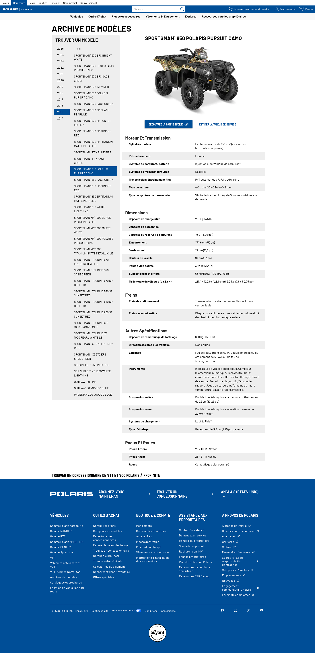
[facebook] (222, 610)
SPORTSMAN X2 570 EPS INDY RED (93, 346)
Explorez (190, 16)
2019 (60, 86)
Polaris (5, 2)
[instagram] (235, 610)
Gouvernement (88, 2)
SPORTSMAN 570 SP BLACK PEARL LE (92, 112)
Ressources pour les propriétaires (224, 16)
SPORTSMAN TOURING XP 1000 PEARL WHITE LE (90, 335)
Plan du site (81, 610)
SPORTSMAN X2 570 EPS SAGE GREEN (90, 356)
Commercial (70, 2)
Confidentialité (100, 610)
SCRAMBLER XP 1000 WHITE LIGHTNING (92, 373)
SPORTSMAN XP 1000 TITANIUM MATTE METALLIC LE (93, 251)
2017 (60, 99)
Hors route (19, 2)
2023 (60, 61)
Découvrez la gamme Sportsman (168, 124)
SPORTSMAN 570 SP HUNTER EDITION (92, 123)
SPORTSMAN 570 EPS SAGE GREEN (91, 78)
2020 (60, 80)
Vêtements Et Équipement (163, 16)
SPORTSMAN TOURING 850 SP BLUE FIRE (93, 304)
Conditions (151, 610)
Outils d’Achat (97, 16)
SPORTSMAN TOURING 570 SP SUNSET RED (93, 293)
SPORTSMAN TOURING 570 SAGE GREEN (91, 272)
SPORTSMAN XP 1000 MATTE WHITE (92, 230)
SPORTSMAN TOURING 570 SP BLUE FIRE (93, 283)
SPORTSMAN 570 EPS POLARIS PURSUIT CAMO (94, 68)
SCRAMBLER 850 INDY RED (91, 364)
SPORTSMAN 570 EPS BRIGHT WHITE (93, 57)
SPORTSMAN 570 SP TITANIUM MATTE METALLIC (93, 144)
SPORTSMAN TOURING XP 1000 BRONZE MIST (90, 325)
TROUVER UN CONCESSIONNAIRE (172, 494)
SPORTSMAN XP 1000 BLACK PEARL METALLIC (92, 219)
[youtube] (261, 610)
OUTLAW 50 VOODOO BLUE (91, 388)
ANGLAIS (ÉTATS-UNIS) (239, 492)
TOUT (78, 49)
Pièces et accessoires (126, 16)
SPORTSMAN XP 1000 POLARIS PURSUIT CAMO (93, 240)
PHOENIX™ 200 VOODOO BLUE (93, 394)
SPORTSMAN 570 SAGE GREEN (94, 103)
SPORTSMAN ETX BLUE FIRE (92, 152)
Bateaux (55, 2)
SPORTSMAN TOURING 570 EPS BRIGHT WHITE (91, 262)
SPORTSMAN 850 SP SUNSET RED (92, 188)
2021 (60, 74)
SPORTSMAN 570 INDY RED (91, 87)
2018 (60, 93)
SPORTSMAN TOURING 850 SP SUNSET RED (93, 314)
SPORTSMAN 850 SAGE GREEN (94, 179)
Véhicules (76, 16)
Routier (42, 2)
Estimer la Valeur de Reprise (217, 124)
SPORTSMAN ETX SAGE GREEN (89, 161)
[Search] (181, 9)
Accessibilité (168, 610)
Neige (32, 2)
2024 (60, 55)
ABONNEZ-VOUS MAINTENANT (111, 494)
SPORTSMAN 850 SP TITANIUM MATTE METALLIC (93, 198)
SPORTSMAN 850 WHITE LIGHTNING (89, 209)
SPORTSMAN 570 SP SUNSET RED (92, 133)
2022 (60, 67)
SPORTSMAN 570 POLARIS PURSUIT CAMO (91, 95)
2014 (60, 118)
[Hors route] (19, 9)
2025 (60, 48)
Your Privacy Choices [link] (123, 610)
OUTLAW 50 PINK (85, 381)
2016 (60, 105)
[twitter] (248, 610)
